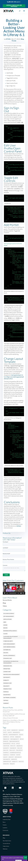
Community (5, 830)
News (4, 822)
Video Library (6, 846)
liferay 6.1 (12, 750)
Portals (14, 41)
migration (6, 754)
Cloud (5, 633)
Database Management (16, 799)
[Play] (4, 593)
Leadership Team (6, 819)
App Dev (8, 794)
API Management (9, 616)
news (18, 754)
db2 (21, 739)
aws (5, 732)
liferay (19, 748)
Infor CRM (6, 745)
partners (11, 757)
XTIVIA (8, 39)
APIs (4, 794)
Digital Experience (9, 655)
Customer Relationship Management (11, 637)
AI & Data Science (9, 613)
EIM (13, 743)
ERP (18, 803)
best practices (16, 732)
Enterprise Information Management (11, 662)
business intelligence (13, 734)
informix (12, 745)
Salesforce (7, 694)
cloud (21, 734)
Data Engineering (7, 801)
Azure (5, 625)
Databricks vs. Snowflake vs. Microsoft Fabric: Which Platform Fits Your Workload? (13, 721)
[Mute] (21, 593)
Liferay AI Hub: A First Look (10, 718)
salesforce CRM (7, 761)
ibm (18, 743)
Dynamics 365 (8, 658)
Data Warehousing (9, 646)
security (21, 761)
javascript (6, 748)
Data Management (9, 644)
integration (19, 745)
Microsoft (7, 677)
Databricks (7, 649)
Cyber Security (8, 641)
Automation (14, 730)
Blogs (4, 603)
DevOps (6, 652)
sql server (6, 763)
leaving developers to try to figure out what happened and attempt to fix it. (14, 376)
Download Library (7, 840)
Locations (5, 827)
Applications (7, 619)
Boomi (5, 628)
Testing (6, 700)
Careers (4, 825)
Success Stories (7, 600)
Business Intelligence (10, 630)
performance (18, 757)
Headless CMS (8, 665)
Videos (5, 606)
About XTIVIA (7, 816)
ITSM (14, 803)
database (17, 736)
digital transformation (14, 741)
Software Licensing (10, 697)
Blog (22, 39)
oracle (5, 757)
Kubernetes (13, 748)
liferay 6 (5, 750)
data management (14, 739)
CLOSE (25, 857)
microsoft (6, 752)
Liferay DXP (7, 671)
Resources (6, 835)
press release (6, 759)
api (8, 730)
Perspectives (7, 688)
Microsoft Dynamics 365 (15, 752)
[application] (14, 588)
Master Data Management (11, 674)
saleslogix (14, 761)
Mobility (6, 680)
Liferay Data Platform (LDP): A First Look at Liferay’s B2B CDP (14, 714)
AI (4, 730)
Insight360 (7, 668)
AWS (5, 622)
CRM (12, 736)
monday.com (7, 683)
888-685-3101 (12, 2)
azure (10, 732)
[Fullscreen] (23, 593)
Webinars (5, 849)
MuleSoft (6, 686)
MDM (21, 803)
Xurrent (6, 703)
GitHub (19, 526)
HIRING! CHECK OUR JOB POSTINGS (14, 5)
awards (21, 730)
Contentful (6, 736)
